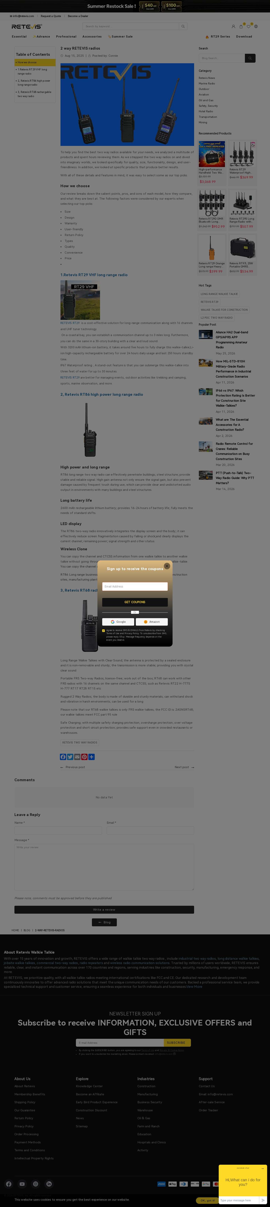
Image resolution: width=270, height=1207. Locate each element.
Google (121, 621)
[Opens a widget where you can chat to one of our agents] (243, 1184)
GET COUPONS (135, 602)
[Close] (167, 566)
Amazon (154, 621)
